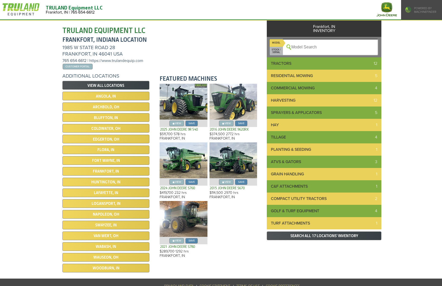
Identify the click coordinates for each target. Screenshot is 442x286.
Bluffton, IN (106, 118)
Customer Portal (77, 66)
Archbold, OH (106, 107)
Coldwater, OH (105, 128)
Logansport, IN (106, 204)
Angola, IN (106, 96)
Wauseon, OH (105, 257)
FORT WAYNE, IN (106, 160)
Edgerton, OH (106, 139)
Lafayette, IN (106, 193)
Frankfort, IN (106, 171)
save (192, 123)
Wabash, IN (106, 247)
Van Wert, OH (106, 236)
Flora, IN (105, 150)
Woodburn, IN (106, 268)
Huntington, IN (105, 182)
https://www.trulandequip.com (116, 60)
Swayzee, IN (106, 225)
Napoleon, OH (106, 214)
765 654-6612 (74, 60)
